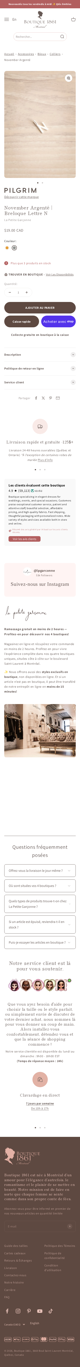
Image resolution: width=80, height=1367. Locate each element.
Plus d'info (45, 460)
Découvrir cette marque (21, 197)
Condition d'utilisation (52, 1267)
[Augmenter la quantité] (26, 292)
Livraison (10, 1268)
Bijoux (42, 54)
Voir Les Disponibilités (60, 274)
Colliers (55, 54)
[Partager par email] (57, 398)
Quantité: (10, 284)
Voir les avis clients (24, 539)
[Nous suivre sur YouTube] (40, 1311)
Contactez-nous (15, 1275)
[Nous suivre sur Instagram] (18, 1311)
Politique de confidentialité (54, 1255)
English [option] (34, 1323)
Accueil (9, 54)
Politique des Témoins (60, 1246)
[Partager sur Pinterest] (50, 398)
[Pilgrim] (20, 190)
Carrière (10, 1290)
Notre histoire (14, 1282)
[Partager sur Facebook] (36, 398)
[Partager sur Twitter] (43, 398)
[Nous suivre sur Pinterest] (29, 1311)
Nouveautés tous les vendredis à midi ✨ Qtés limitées (40, 4)
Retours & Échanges (18, 1260)
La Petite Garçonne (17, 220)
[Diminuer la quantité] (9, 292)
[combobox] (37, 36)
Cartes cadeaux (15, 1253)
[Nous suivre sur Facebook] (7, 1311)
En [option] (14, 19)
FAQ (7, 1297)
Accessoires (26, 54)
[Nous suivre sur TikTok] (51, 1311)
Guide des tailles (16, 1246)
